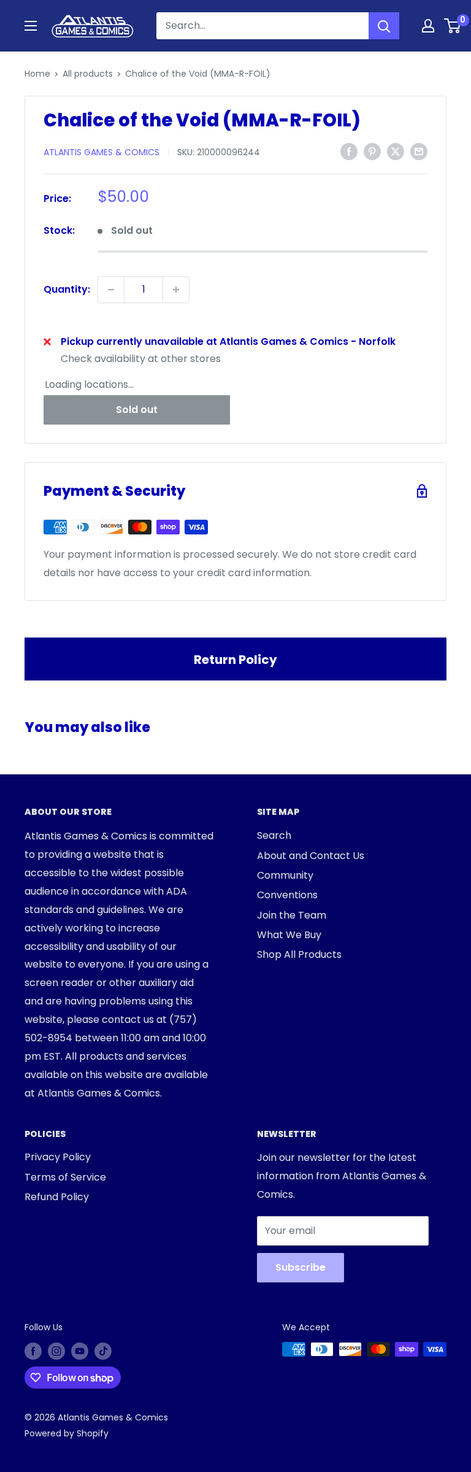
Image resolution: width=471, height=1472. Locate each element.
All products (88, 73)
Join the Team (291, 915)
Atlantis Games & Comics (101, 152)
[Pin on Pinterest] (372, 151)
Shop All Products (299, 954)
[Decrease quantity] (111, 289)
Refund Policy (57, 1197)
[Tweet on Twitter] (395, 151)
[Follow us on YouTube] (79, 1350)
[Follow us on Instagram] (56, 1350)
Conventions (287, 895)
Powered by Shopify (67, 1433)
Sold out (137, 410)
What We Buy (289, 935)
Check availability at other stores (141, 359)
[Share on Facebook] (349, 151)
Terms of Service (65, 1177)
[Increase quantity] (176, 289)
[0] (453, 25)
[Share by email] (418, 151)
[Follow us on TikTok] (103, 1350)
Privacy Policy (58, 1157)
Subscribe (300, 1267)
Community (285, 875)
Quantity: (67, 289)
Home (37, 73)
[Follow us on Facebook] (33, 1350)
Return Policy (235, 659)
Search (274, 835)
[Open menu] (31, 26)
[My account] (428, 26)
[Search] (384, 25)
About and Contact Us (310, 856)
